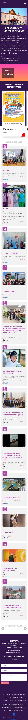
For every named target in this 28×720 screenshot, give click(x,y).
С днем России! (8, 291)
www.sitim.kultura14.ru (16, 652)
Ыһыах (5, 208)
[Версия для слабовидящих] (4, 2)
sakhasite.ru (14, 719)
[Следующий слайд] (25, 628)
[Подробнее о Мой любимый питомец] (13, 122)
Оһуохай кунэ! (8, 533)
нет (7, 222)
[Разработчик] (14, 714)
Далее (22, 176)
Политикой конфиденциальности (16, 710)
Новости (6, 179)
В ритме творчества (10, 253)
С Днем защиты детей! (11, 497)
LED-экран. (6, 170)
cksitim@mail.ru (16, 650)
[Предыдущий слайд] (2, 628)
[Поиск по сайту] (20, 2)
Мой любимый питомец (13, 124)
